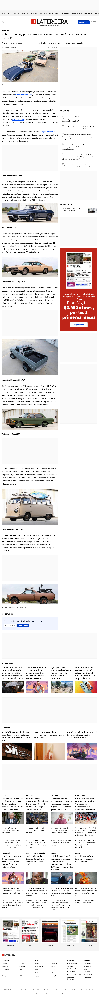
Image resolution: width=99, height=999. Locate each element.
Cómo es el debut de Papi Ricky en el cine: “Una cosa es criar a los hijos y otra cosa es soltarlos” (36, 891)
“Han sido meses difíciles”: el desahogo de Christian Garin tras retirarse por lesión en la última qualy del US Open (85, 831)
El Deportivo (43, 13)
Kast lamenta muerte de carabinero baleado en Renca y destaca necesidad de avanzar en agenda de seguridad (79, 137)
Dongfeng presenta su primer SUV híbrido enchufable (73, 209)
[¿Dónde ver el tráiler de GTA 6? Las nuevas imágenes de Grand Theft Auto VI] (82, 751)
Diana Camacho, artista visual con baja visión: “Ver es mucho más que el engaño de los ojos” (86, 891)
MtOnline (5, 31)
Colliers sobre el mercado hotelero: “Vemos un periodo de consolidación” (36, 830)
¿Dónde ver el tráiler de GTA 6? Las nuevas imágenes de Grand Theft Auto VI (82, 735)
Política (9, 13)
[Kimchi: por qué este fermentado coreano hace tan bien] (86, 878)
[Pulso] (30, 943)
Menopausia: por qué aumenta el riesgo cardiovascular (86, 901)
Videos (57, 13)
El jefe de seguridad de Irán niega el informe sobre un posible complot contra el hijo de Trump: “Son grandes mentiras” (79, 119)
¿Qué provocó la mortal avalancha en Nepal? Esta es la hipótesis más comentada (61, 673)
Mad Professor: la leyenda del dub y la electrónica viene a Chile (35, 860)
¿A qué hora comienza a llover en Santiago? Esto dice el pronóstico (62, 842)
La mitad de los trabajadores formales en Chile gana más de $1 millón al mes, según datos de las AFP (37, 804)
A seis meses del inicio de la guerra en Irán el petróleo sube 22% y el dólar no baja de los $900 (37, 843)
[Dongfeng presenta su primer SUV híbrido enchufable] (92, 210)
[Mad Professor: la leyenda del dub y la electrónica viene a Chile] (37, 878)
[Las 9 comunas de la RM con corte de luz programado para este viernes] (49, 751)
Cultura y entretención (35, 853)
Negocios (25, 13)
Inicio (4, 13)
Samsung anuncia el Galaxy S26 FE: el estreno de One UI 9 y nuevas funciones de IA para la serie (85, 673)
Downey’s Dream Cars (23, 95)
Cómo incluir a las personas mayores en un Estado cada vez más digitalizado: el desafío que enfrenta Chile (61, 804)
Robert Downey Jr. (21, 607)
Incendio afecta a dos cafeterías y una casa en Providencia (10, 830)
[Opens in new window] (50, 943)
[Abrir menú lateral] (3, 22)
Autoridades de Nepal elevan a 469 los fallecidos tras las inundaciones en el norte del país (78, 128)
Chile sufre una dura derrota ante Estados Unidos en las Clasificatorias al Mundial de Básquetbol (85, 804)
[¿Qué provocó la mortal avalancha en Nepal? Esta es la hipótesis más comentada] (62, 687)
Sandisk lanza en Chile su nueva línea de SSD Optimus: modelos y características (12, 890)
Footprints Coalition (47, 132)
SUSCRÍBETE (79, 325)
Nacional (17, 13)
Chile (4, 796)
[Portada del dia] (79, 288)
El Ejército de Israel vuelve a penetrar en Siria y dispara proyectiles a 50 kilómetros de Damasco (78, 166)
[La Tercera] (10, 943)
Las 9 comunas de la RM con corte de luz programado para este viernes (49, 735)
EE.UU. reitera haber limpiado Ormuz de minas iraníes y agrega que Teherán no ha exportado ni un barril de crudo (79, 147)
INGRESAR (94, 22)
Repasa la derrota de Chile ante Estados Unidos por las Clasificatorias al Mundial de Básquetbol (85, 843)
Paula (77, 853)
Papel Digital (88, 13)
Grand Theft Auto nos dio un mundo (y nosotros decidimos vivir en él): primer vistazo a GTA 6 (36, 673)
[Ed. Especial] (70, 943)
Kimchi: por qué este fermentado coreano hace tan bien (84, 859)
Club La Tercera (76, 13)
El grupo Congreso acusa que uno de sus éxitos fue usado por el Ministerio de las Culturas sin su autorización (36, 903)
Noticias (12, 607)
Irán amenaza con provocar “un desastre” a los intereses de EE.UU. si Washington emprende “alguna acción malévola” (78, 157)
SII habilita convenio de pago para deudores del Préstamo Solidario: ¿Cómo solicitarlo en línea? (16, 736)
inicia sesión (10, 625)
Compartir (6, 85)
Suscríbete (24, 625)
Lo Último (65, 13)
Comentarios (16, 85)
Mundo (51, 13)
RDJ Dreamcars (18, 119)
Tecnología (33, 13)
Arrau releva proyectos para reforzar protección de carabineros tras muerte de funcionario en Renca (12, 843)
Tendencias (55, 796)
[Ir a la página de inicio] (49, 22)
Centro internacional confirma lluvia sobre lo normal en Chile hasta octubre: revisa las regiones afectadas (12, 673)
